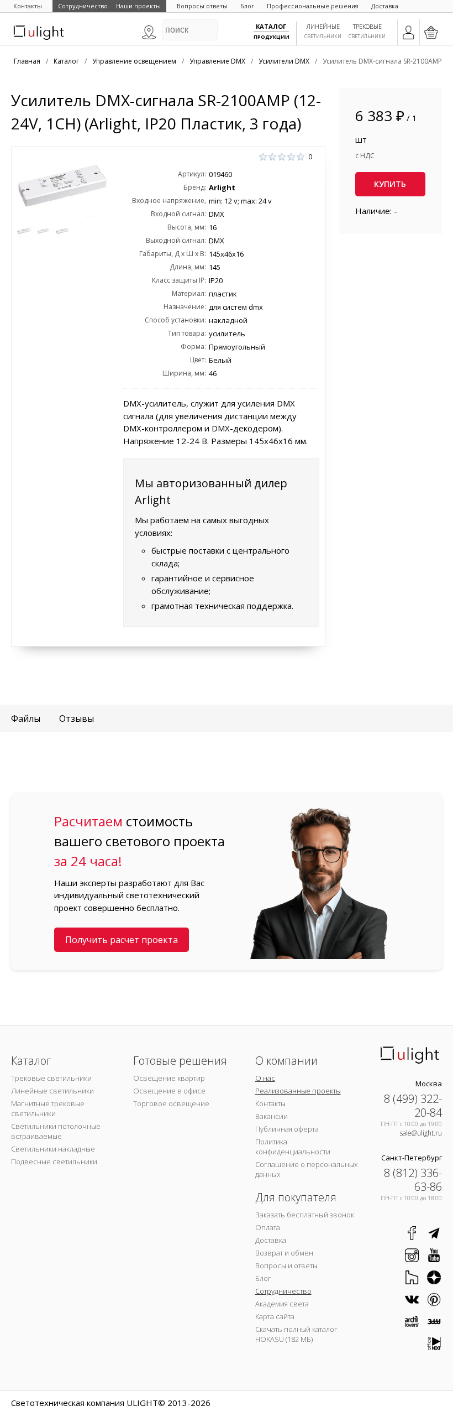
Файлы (25, 718)
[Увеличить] (62, 186)
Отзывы (76, 718)
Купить (390, 184)
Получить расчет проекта (121, 940)
